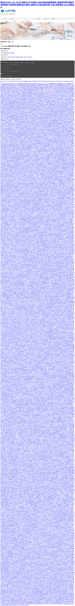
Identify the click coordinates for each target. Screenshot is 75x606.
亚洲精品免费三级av (61, 262)
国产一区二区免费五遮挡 (32, 120)
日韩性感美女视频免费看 (40, 183)
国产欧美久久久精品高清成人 (55, 346)
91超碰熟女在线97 (48, 328)
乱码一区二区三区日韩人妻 (38, 112)
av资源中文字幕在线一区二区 (64, 352)
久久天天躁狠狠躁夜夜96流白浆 (22, 219)
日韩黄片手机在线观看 (61, 127)
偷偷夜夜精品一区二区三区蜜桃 (16, 314)
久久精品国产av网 (70, 242)
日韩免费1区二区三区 (38, 231)
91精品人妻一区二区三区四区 (30, 198)
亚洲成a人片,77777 (10, 247)
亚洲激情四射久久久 (26, 291)
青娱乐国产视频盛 (69, 311)
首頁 (5, 18)
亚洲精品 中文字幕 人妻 (22, 190)
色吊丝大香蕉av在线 (29, 129)
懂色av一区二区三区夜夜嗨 (46, 204)
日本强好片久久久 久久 (46, 165)
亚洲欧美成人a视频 (62, 234)
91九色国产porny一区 (52, 272)
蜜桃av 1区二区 (71, 323)
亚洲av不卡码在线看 (69, 329)
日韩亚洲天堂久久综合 (49, 198)
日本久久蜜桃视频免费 (44, 315)
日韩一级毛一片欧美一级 (49, 360)
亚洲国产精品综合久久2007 (32, 238)
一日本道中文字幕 (35, 248)
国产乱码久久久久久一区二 (30, 317)
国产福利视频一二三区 (61, 277)
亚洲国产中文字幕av (12, 251)
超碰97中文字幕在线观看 (57, 203)
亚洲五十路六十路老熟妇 (38, 333)
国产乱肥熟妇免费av (66, 92)
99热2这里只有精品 (29, 121)
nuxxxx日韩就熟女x (4, 83)
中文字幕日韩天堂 (46, 356)
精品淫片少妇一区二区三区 (37, 180)
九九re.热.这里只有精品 (10, 352)
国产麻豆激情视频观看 (15, 278)
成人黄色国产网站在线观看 (35, 208)
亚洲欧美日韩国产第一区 (33, 219)
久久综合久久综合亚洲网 (34, 168)
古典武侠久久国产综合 (67, 333)
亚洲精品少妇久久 (17, 204)
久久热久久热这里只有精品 (68, 228)
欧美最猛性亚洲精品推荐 (57, 209)
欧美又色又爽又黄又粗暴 (12, 99)
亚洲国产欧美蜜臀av (61, 150)
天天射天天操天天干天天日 (14, 85)
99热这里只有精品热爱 (27, 180)
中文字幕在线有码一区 (9, 240)
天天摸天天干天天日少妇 (51, 248)
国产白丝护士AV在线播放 (12, 110)
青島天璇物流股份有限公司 (9, 52)
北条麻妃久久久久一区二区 (67, 331)
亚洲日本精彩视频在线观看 (51, 288)
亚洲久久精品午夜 (69, 110)
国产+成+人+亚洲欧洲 (8, 140)
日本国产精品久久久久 (28, 239)
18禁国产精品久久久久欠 (31, 96)
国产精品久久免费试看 (36, 355)
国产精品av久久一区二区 (47, 136)
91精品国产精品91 (33, 336)
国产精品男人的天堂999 (16, 266)
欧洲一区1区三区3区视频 (35, 361)
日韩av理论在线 (42, 182)
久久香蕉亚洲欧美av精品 (28, 324)
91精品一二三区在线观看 (11, 211)
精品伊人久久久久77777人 (22, 110)
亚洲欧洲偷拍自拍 (17, 168)
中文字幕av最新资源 (32, 323)
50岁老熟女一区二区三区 (5, 248)
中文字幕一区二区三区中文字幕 (37, 135)
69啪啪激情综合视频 (61, 288)
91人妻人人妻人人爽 (6, 300)
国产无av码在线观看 (37, 151)
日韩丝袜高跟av (44, 166)
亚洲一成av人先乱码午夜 (43, 262)
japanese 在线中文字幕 (32, 344)
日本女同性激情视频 (51, 105)
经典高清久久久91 (57, 298)
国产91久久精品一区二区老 (17, 343)
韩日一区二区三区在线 (34, 277)
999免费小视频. (57, 317)
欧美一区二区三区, (58, 360)
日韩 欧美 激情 (24, 152)
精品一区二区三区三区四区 (40, 337)
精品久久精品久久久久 (47, 137)
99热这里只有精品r (8, 122)
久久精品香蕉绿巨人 (32, 118)
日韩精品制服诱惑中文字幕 (5, 156)
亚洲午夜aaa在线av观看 (7, 185)
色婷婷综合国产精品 (62, 213)
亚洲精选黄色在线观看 (27, 314)
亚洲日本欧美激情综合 (53, 95)
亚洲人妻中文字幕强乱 (67, 204)
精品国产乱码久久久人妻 (65, 361)
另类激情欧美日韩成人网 (5, 217)
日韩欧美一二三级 (47, 135)
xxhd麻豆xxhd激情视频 (48, 104)
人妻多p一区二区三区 (20, 299)
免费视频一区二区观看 (64, 141)
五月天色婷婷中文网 (60, 107)
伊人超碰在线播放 (61, 152)
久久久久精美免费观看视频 (40, 287)
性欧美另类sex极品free (22, 210)
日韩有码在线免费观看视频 (24, 232)
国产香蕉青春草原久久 (44, 242)
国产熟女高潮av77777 (59, 227)
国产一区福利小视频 (17, 152)
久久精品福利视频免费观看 (14, 322)
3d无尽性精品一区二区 (32, 213)
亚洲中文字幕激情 (20, 277)
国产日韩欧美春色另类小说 (12, 262)
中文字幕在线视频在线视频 (39, 254)
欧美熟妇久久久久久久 (37, 279)
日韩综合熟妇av (51, 298)
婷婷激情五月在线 (62, 278)
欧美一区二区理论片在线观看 (22, 118)
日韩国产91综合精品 (58, 292)
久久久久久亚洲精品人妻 (19, 311)
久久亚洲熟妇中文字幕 (19, 352)
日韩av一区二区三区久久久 (10, 241)
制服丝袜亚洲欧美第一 (65, 135)
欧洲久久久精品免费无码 (14, 265)
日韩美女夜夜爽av (46, 113)
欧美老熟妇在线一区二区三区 (59, 178)
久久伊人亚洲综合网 (59, 182)
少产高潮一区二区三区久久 (29, 303)
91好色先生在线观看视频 (33, 156)
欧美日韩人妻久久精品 (52, 358)
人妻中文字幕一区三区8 (61, 358)
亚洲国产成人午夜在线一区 (44, 276)
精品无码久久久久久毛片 (64, 250)
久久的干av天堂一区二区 (34, 321)
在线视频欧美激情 (26, 309)
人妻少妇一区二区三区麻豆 (29, 119)
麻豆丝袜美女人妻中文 (13, 84)
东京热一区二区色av (34, 309)
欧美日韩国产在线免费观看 (34, 226)
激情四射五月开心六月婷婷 (68, 266)
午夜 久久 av (46, 346)
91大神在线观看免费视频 (53, 120)
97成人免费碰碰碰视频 (23, 367)
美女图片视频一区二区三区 (68, 226)
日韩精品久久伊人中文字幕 (19, 97)
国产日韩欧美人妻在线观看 (10, 256)
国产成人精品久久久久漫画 (10, 355)
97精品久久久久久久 (30, 346)
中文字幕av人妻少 (3, 133)
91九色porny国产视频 (10, 172)
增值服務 (45, 18)
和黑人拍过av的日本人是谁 (36, 253)
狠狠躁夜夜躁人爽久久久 (39, 140)
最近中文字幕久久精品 (60, 356)
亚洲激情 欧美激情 (22, 84)
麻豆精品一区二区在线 (68, 176)
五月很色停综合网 (26, 271)
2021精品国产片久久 (31, 91)
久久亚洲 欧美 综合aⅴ (29, 176)
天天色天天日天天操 (43, 144)
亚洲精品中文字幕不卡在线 (10, 183)
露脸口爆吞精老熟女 (53, 324)
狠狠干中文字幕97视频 (39, 360)
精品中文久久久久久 (14, 366)
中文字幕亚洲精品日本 (30, 99)
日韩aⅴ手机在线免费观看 (62, 324)
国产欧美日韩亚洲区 (11, 313)
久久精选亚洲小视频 (23, 264)
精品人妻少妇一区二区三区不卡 (20, 120)
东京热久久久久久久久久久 (46, 203)
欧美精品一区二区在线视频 (10, 347)
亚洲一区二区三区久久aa (13, 232)
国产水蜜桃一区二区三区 (25, 158)
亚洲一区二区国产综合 (55, 156)
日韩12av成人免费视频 (50, 310)
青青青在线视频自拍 (66, 148)
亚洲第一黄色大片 (12, 324)
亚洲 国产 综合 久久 (25, 111)
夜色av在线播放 (15, 344)
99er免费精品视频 (3, 201)
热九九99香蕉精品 (15, 242)
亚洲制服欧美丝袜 (7, 224)
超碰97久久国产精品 (39, 119)
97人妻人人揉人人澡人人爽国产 (21, 255)
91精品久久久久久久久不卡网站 (18, 129)
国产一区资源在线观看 (36, 106)
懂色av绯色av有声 (42, 345)
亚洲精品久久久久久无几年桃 (38, 92)
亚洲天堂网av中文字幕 (13, 104)
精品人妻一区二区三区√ (29, 88)
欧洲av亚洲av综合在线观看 (62, 238)
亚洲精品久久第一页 (49, 317)
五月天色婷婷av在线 (27, 106)
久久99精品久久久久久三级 (67, 360)
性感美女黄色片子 (41, 348)
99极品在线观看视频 (6, 296)
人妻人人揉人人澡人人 (65, 205)
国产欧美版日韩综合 (39, 205)
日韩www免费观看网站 (35, 242)
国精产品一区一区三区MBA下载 (10, 212)
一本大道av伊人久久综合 (52, 98)
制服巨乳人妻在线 (17, 363)
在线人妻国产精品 (17, 105)
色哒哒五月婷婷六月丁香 (24, 143)
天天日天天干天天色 (58, 368)
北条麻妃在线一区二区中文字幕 (59, 329)
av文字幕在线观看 (41, 281)
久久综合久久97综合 (33, 269)
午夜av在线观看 (48, 256)
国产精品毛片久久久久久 (44, 95)
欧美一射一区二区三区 (40, 317)
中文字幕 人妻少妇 (40, 280)
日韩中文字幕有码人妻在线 (10, 100)
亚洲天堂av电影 (39, 326)
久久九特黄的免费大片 (66, 292)
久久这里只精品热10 (6, 348)
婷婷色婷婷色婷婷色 (22, 294)
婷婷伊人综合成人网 (66, 188)
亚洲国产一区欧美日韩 (26, 246)
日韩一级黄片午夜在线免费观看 (25, 202)
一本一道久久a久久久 (51, 370)
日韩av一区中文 (52, 197)
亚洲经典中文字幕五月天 (19, 239)
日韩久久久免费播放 (60, 85)
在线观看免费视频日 (61, 338)
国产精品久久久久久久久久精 (14, 218)
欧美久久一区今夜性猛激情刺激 (17, 113)
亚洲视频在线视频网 (43, 114)
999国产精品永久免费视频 (64, 153)
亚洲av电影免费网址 (59, 315)
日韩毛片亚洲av (46, 142)
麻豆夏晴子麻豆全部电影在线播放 (46, 129)
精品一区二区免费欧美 (25, 329)
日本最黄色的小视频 (62, 246)
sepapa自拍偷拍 (50, 97)
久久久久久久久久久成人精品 (54, 340)
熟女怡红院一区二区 (18, 247)
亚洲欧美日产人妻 (40, 336)
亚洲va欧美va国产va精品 (33, 186)
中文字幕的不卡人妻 (70, 281)
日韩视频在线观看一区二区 (20, 332)
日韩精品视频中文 (67, 300)
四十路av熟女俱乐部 (63, 211)
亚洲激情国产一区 (64, 218)
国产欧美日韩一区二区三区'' (11, 286)
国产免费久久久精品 (68, 114)
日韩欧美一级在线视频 (47, 187)
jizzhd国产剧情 (48, 254)
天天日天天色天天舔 (10, 231)
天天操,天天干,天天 (49, 210)
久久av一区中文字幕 (70, 339)
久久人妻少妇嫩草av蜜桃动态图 (40, 241)
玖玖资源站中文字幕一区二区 (35, 111)
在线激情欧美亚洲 (54, 257)
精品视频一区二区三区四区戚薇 (58, 130)
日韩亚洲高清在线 (19, 251)
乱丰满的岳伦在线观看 (20, 206)
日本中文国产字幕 (14, 339)
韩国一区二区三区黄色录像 (21, 142)
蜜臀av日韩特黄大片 (7, 151)
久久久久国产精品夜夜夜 (6, 291)
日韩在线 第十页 (65, 106)
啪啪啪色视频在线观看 (30, 183)
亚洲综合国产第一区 (7, 148)
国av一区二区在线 (29, 294)
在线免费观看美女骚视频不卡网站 (53, 141)
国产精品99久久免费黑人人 (39, 89)
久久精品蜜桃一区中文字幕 (57, 228)
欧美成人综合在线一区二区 (38, 227)
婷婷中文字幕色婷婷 (16, 144)
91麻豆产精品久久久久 (54, 278)
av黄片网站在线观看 (42, 206)
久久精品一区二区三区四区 (13, 188)
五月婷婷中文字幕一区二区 (45, 196)
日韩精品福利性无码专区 (9, 189)
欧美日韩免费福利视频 (57, 140)
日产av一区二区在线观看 (40, 303)
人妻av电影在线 (22, 104)
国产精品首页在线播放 (17, 288)
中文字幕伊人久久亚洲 (63, 301)
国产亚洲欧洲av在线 (16, 221)
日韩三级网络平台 (33, 249)
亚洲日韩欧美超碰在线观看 (54, 354)
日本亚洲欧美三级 (30, 171)
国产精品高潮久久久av (16, 91)
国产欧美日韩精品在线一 (24, 359)
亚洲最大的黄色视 (42, 105)
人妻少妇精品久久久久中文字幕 (18, 114)
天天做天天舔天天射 (37, 285)
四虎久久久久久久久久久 (29, 173)
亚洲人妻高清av (49, 258)
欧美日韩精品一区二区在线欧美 (64, 296)
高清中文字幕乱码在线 (14, 358)
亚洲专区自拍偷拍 (39, 257)
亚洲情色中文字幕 (53, 219)
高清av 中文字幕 (13, 141)
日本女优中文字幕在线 (69, 262)
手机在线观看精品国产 (11, 360)
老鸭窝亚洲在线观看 (29, 231)
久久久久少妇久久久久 (60, 232)
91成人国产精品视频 (12, 157)
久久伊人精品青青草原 (25, 165)
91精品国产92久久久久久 (57, 258)
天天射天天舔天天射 (56, 218)
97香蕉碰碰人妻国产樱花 (24, 170)
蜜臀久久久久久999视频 (17, 140)
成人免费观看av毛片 (62, 113)
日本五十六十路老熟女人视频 (49, 180)
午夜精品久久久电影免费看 (44, 219)
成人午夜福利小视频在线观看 (18, 250)
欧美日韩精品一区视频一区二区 (8, 233)
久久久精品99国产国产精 (7, 196)
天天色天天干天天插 (19, 191)
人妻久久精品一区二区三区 (20, 310)
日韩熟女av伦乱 (30, 366)
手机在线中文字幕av (9, 130)
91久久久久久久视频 (48, 112)
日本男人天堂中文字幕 (40, 175)
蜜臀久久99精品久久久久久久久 (33, 315)
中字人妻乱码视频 (19, 324)
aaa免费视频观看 (6, 104)
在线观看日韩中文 (38, 126)
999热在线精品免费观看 (36, 203)
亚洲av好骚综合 (50, 161)
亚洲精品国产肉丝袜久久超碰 (24, 135)
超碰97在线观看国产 (28, 112)
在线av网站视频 (64, 286)
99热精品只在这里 (55, 307)
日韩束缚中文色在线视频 (57, 157)
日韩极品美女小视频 (39, 209)
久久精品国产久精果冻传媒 (46, 313)
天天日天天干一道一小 (42, 83)
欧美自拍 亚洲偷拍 (20, 182)
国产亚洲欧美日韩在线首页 (36, 201)
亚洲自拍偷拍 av (59, 186)
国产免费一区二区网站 (29, 187)
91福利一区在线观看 (4, 263)
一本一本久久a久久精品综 (28, 151)
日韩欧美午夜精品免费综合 (22, 330)
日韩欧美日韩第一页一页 (59, 134)
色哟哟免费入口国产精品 (33, 348)
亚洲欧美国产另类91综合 (49, 235)
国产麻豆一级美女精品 (19, 253)
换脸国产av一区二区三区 (11, 299)
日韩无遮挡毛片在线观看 (46, 125)
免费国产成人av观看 (53, 173)
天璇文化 (22, 21)
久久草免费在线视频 (50, 122)
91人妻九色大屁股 (36, 233)
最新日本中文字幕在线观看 (15, 348)
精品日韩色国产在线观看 (68, 221)
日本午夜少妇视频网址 (43, 358)
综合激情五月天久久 (19, 106)
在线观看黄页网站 (42, 232)
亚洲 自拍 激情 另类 (32, 261)
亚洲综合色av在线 (64, 89)
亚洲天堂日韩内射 (10, 96)
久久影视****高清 (11, 270)
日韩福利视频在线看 (59, 171)
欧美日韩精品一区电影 (66, 265)
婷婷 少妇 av (26, 182)
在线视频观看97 (62, 256)
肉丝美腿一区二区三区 (21, 178)
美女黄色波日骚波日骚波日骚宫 (51, 302)
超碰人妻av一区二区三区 (69, 85)
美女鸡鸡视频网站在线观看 (61, 91)
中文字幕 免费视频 (9, 234)
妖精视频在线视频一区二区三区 (56, 271)
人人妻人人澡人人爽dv (37, 145)
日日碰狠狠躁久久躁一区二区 (41, 103)
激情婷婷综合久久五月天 (69, 155)
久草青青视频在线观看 (60, 197)
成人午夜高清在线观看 (50, 182)
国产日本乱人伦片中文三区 (32, 263)
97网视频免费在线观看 (4, 165)
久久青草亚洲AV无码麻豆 (11, 205)
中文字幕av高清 (10, 309)
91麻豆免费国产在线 (19, 159)
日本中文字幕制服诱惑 (59, 206)
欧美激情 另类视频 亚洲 (48, 178)
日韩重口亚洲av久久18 (53, 195)
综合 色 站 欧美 (38, 125)
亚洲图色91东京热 (39, 286)
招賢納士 (53, 18)
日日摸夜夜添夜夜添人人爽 (24, 98)
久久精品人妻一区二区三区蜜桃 (33, 141)
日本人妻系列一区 (10, 253)
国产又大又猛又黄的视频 (46, 163)
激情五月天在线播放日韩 (64, 189)
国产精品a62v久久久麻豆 (59, 341)
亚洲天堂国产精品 (68, 306)
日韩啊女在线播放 (58, 310)
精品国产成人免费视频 (26, 105)
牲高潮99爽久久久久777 (19, 160)
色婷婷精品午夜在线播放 (55, 111)
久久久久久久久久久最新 (29, 368)
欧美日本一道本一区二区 (27, 233)
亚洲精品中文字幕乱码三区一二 (29, 175)
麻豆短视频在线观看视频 (30, 122)
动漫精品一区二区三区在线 (54, 321)
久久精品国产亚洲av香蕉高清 (56, 148)
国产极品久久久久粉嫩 (34, 174)
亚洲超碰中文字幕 (34, 265)
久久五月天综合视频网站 (51, 345)
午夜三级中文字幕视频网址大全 (9, 106)
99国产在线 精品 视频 (42, 331)
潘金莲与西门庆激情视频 (43, 339)
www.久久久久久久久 (31, 161)
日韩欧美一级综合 (55, 208)
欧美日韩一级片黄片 (27, 191)
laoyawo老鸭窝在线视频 (59, 198)
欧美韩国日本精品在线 (18, 269)
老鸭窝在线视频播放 (10, 160)
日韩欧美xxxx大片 (26, 174)
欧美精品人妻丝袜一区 (55, 126)
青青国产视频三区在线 (23, 268)
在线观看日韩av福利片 (40, 96)
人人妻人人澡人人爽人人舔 (8, 271)
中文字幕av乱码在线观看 (18, 333)
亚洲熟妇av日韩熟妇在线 (55, 363)
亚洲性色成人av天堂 (13, 272)
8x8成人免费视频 (47, 261)
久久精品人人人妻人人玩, (66, 93)
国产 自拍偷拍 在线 (31, 300)
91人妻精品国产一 (26, 136)
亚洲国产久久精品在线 (69, 272)
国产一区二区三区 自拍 (7, 127)
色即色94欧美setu (32, 296)
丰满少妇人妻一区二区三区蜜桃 (29, 287)
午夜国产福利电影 (21, 187)
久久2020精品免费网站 (60, 291)
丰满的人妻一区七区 (27, 113)
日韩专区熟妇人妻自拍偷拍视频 (61, 105)
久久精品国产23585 (20, 173)
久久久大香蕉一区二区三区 (28, 343)
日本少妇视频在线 (40, 261)
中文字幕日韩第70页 (61, 248)
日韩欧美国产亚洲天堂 (60, 236)
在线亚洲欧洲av (24, 91)
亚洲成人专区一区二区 (66, 186)
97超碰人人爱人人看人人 (6, 279)
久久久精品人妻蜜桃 (64, 249)
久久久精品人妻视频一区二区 (22, 225)
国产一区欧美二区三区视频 (51, 238)
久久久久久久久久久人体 (18, 175)
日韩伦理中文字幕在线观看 (12, 341)
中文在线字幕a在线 (33, 143)
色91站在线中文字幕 (48, 209)
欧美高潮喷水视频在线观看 (14, 158)
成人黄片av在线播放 (50, 216)
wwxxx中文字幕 (43, 226)
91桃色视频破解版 (56, 166)
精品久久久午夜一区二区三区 (49, 236)
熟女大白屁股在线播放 (37, 195)
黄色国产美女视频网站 (43, 224)
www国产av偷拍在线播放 (54, 301)
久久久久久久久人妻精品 (37, 149)
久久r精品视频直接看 (41, 288)
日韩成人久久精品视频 (16, 93)
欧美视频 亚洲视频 (62, 195)
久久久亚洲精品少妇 (65, 343)
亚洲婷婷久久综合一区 (7, 226)
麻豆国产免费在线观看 (20, 241)
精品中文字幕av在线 (59, 333)
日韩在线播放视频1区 (21, 346)
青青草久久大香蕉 (65, 203)
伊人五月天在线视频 (13, 293)
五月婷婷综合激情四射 (6, 113)
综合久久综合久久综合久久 (32, 339)
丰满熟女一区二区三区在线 (10, 142)
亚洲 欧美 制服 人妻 (40, 299)
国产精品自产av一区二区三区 (23, 212)
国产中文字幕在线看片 (17, 309)
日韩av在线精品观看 (41, 133)
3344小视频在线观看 (40, 190)
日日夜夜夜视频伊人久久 (35, 160)
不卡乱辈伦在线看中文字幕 (53, 240)
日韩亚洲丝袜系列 (29, 137)
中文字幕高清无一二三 (40, 85)
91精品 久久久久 (50, 344)
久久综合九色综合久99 (21, 272)
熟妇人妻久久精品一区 (36, 148)
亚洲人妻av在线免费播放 (60, 311)
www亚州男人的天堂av (56, 313)
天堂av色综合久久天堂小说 (47, 231)
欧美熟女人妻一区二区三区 (35, 354)
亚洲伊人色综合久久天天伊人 (33, 276)
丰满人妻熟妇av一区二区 (42, 153)
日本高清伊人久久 (22, 223)
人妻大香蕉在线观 (44, 159)
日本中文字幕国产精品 (41, 268)
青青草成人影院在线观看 (30, 107)
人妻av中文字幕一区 (4, 316)
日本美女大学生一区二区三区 (21, 315)
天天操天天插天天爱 (51, 323)
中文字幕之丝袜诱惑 (36, 196)
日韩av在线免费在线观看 (26, 363)
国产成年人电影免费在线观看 (55, 172)
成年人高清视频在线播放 (69, 315)
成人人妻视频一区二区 (31, 190)
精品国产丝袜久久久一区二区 (15, 261)
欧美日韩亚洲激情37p (59, 369)
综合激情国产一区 (34, 144)
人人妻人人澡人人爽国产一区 (22, 347)
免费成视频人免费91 (38, 193)
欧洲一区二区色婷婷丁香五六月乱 (30, 351)
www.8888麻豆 (42, 341)
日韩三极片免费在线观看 (55, 314)
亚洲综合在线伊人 (39, 308)
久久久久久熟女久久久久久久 (46, 294)
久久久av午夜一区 (3, 268)
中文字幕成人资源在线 (64, 284)
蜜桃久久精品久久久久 (15, 336)
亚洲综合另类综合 (27, 203)
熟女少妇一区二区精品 (57, 231)
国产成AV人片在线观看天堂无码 (65, 208)
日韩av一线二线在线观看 (49, 368)
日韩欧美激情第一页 (70, 256)
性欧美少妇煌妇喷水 (6, 141)
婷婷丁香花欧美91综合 (7, 152)
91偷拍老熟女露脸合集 (25, 93)
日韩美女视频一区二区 (7, 114)
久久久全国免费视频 (67, 191)
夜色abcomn (16, 171)
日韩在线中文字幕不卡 (49, 292)
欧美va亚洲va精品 (27, 159)
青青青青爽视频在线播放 (20, 103)
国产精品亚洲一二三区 (4, 265)
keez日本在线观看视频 (69, 134)
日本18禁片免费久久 (57, 161)
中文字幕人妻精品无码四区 (30, 97)
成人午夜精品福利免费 (46, 247)
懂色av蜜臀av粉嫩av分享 (32, 188)
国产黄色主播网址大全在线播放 (12, 150)
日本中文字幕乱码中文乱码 (8, 239)
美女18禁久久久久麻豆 (61, 145)
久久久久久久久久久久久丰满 (17, 254)
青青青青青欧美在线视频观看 (18, 134)
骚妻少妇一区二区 (65, 239)
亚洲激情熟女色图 (38, 347)
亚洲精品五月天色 (35, 114)
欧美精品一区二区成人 (7, 155)
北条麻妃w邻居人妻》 (54, 170)
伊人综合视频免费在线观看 (57, 204)
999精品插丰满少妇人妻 (65, 166)
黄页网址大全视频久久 (52, 150)
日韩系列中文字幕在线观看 (59, 253)
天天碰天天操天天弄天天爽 (42, 108)
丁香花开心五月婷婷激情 (40, 243)
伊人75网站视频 (11, 311)
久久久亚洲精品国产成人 (51, 83)
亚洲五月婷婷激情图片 (59, 353)
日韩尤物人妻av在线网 (32, 108)
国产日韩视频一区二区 (67, 326)
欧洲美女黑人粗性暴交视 (61, 345)
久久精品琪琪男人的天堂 (62, 181)
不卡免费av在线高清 (10, 123)
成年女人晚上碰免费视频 (35, 158)
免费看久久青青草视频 (55, 362)
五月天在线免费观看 (7, 202)
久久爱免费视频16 (10, 95)
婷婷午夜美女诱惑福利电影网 (24, 249)
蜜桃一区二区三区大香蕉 (40, 181)
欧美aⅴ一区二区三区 (15, 128)
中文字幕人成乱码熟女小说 (11, 193)
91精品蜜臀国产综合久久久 (62, 83)
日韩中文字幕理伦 (62, 339)
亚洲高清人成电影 (30, 194)
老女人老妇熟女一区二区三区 (48, 193)
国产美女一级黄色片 (17, 130)
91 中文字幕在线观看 (16, 148)
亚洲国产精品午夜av (27, 240)
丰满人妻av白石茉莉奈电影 (26, 196)
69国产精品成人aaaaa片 (26, 248)
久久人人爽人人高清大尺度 (13, 223)
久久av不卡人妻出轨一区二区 (57, 308)
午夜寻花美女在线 (64, 119)
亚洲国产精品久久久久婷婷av (16, 248)
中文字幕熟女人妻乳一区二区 (50, 190)
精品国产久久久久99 (52, 224)
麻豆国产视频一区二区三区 (43, 110)
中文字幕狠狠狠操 (28, 145)
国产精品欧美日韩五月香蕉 (15, 328)
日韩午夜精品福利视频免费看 (46, 176)
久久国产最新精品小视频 (54, 189)
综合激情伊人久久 (26, 179)
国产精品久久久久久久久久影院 (41, 107)
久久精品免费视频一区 (31, 286)
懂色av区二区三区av (23, 171)
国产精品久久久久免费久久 (50, 255)
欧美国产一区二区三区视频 (24, 90)
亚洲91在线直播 (17, 123)
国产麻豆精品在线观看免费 (41, 118)
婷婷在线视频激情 (69, 98)
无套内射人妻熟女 (58, 255)
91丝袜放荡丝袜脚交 (13, 325)
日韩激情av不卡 (18, 92)
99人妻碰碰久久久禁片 (27, 127)
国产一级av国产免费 (20, 256)
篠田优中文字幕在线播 (65, 108)
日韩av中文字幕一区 (24, 234)
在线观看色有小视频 (38, 187)
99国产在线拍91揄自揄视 (21, 149)
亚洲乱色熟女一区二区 (9, 353)
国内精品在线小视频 (63, 263)
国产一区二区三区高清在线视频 (31, 206)
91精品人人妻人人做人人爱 (15, 195)
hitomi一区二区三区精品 (68, 144)
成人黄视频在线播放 (62, 202)
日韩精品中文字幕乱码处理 (54, 194)
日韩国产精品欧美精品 (58, 226)
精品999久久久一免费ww (49, 280)
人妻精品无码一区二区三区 (58, 97)
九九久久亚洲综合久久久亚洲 (54, 249)
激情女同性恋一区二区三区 (51, 127)
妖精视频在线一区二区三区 (69, 367)
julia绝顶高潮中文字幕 (29, 306)
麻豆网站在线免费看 (33, 172)
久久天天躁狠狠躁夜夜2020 (40, 310)
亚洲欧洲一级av (50, 144)
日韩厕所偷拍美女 (54, 174)
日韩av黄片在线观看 (51, 291)
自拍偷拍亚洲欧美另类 (50, 353)
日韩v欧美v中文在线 (15, 90)
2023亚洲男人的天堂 (53, 110)
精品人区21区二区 (48, 89)
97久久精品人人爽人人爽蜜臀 (66, 354)
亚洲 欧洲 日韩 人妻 (31, 157)
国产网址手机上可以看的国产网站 (58, 158)
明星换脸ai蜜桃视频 (52, 338)
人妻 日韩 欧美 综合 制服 (38, 167)
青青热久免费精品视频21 (63, 159)
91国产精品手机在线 (4, 257)
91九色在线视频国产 (47, 286)
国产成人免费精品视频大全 (63, 168)
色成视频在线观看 (3, 210)
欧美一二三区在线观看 (15, 228)
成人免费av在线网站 (54, 322)
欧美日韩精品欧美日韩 (11, 206)
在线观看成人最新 (9, 298)
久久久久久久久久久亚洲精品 (33, 123)
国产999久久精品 (10, 97)
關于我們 (11, 18)
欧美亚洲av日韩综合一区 (64, 285)
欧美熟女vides (53, 356)
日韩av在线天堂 (38, 194)
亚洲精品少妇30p (57, 129)
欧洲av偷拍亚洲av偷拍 (28, 167)
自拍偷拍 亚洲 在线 (47, 167)
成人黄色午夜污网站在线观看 (30, 311)
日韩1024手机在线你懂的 (36, 159)
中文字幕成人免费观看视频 (22, 301)
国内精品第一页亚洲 (52, 107)
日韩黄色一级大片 (59, 190)
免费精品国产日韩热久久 (34, 182)
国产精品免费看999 (58, 123)
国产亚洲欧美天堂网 (65, 355)
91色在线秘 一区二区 (33, 212)
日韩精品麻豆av (27, 160)
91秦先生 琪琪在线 (42, 248)
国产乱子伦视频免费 (66, 104)
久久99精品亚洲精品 (25, 296)
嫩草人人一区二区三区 (11, 307)
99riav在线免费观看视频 (33, 283)
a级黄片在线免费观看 (19, 351)
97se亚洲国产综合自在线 (5, 227)
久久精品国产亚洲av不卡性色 (9, 174)
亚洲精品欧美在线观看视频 (9, 107)
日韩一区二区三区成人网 (12, 198)
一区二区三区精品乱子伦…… (8, 121)
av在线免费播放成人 (47, 99)
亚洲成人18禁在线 (47, 266)
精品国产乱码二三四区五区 (61, 241)
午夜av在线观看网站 (12, 149)
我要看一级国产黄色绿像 (60, 287)
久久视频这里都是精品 (40, 198)
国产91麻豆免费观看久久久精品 (51, 306)
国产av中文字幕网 (5, 346)
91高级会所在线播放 (55, 149)
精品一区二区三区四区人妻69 (15, 89)
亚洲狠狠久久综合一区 (29, 193)
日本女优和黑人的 (36, 284)
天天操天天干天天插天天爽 (65, 314)
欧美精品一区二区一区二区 (46, 361)
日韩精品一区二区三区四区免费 (46, 233)
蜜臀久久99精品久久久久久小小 (45, 367)
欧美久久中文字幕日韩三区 (65, 325)
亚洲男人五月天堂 (36, 129)
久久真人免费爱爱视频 (10, 115)
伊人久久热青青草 (7, 91)
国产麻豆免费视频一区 (46, 221)
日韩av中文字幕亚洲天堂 (46, 355)
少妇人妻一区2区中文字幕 (57, 106)
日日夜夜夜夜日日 (60, 114)
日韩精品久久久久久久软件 (46, 106)
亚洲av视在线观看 (52, 251)
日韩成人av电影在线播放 (56, 254)
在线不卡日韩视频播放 (14, 186)
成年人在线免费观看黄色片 (66, 99)
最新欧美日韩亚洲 (66, 182)
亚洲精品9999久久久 (25, 168)
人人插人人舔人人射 (37, 270)
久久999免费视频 (67, 198)
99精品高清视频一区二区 (35, 128)
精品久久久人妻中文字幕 (11, 208)
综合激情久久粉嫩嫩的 (67, 310)
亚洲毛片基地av (24, 123)
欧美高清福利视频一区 (40, 164)
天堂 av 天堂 (50, 166)
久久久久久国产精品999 (23, 186)
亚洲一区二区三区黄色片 (26, 266)
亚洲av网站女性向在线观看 (13, 268)
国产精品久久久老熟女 (42, 186)
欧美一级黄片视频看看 (46, 366)
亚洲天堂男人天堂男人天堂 (62, 219)
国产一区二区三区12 (30, 332)
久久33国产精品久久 (46, 201)
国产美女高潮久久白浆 (4, 243)
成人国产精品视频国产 (56, 125)
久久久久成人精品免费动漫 (12, 318)
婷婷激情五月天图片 (38, 366)
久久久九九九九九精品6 (18, 271)
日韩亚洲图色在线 (68, 261)
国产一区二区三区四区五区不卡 (18, 122)
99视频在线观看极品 (62, 276)
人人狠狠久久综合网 (9, 269)
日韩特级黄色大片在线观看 (24, 128)
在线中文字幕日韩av (53, 242)
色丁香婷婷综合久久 (14, 227)
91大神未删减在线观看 (9, 166)
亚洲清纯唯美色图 (55, 112)
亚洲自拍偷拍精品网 (68, 348)
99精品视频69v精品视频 (6, 303)
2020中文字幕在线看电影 (56, 135)
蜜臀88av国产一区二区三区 (28, 254)
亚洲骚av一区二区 (62, 112)
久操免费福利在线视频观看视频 (28, 89)
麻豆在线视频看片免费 (4, 358)
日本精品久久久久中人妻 (33, 301)
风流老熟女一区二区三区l (32, 138)
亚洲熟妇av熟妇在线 (62, 247)
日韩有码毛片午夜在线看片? (41, 311)
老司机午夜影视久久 (64, 362)
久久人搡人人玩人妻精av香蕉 (43, 172)
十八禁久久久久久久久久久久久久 (54, 93)
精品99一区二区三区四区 (43, 298)
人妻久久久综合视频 (11, 310)
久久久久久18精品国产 (45, 115)
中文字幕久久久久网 (22, 209)
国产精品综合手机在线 (23, 338)
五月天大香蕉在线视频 (32, 268)
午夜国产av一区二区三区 (69, 243)
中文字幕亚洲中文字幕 (16, 224)
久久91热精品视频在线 (29, 241)
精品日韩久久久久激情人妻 (39, 155)
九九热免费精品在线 (46, 352)
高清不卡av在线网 (13, 153)
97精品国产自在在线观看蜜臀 (26, 148)
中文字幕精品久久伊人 (48, 92)
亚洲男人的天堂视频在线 (47, 130)
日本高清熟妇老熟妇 (6, 228)
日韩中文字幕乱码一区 (36, 273)
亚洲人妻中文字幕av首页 (33, 330)
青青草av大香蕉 (41, 188)
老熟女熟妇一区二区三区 (15, 217)
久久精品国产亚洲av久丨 (69, 353)
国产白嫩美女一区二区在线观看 (36, 165)
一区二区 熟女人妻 (34, 246)
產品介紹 (38, 18)
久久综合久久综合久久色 (43, 330)
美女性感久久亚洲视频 (30, 84)
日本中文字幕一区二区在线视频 (42, 211)
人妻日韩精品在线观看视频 (25, 265)
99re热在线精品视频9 (39, 236)
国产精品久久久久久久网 (12, 317)
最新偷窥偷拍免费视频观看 (19, 284)
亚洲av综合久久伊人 (57, 188)
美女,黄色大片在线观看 (37, 100)
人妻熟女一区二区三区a (29, 166)
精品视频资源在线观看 (51, 114)
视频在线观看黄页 (49, 331)
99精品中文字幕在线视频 (21, 126)
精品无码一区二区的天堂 (44, 189)
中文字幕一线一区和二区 (62, 138)
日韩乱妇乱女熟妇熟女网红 (64, 194)
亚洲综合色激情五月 (58, 303)
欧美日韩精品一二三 (8, 93)
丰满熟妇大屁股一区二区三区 (64, 142)
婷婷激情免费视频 (58, 84)
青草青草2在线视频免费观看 (21, 276)
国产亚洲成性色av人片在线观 (61, 201)
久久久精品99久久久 (61, 173)
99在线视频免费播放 (65, 167)
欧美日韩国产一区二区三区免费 (53, 103)
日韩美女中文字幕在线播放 (36, 271)
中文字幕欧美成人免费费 (15, 323)
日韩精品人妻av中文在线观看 (51, 138)
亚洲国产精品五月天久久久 (57, 165)
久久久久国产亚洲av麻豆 (58, 144)
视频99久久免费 (69, 276)
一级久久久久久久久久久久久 (46, 90)
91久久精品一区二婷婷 (47, 119)
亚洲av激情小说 (17, 234)
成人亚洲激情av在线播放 (66, 122)
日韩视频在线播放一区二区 (59, 299)
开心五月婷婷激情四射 (11, 167)
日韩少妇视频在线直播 (31, 257)
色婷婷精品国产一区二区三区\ (37, 266)
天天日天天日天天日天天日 (56, 143)
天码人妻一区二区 (53, 145)
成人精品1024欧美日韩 (62, 322)
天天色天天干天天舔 (30, 356)
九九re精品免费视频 (59, 180)
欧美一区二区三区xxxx (68, 330)
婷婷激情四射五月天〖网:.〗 (60, 235)
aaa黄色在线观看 (15, 308)
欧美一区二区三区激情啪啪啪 (20, 96)
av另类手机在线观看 (64, 103)
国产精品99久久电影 (24, 85)
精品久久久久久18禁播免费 (10, 173)
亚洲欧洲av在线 (51, 123)
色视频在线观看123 (64, 111)
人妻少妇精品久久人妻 (69, 291)
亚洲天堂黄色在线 (3, 283)
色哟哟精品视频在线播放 (25, 218)
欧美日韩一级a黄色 (32, 295)
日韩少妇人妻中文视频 (43, 123)
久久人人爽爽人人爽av (44, 316)
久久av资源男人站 (21, 302)
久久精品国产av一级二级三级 (13, 170)
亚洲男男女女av (29, 149)
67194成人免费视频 (64, 223)
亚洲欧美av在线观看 (33, 288)
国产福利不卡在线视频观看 (19, 121)
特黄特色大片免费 (28, 313)
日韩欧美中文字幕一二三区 (5, 254)
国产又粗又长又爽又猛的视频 (35, 221)
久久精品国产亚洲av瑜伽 (6, 343)
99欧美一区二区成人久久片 (5, 135)
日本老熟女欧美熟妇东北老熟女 (59, 88)
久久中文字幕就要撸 (54, 113)
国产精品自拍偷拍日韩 (20, 306)
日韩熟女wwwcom (27, 114)
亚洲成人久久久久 (61, 270)
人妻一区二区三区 (29, 142)
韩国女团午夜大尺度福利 (11, 225)
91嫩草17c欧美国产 (47, 295)
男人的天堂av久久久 (67, 308)
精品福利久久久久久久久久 (46, 208)
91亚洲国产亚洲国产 (35, 105)
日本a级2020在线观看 (61, 110)
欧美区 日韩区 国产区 (7, 235)
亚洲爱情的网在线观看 (30, 178)
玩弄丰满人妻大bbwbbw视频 (63, 133)
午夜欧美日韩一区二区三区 (15, 361)
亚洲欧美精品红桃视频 (49, 243)
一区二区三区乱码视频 (67, 280)
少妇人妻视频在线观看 (6, 128)
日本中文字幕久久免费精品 (31, 235)
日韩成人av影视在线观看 (41, 216)
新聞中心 (7, 21)
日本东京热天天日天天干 (35, 90)
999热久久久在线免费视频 (27, 92)
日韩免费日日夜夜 (31, 255)
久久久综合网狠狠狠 (70, 337)
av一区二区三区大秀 (15, 98)
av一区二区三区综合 (13, 345)
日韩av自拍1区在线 (16, 329)
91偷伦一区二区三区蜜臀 (28, 333)
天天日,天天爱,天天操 (57, 328)
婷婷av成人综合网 (7, 308)
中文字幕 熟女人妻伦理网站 (58, 176)
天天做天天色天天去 (63, 283)
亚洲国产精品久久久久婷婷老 (31, 153)
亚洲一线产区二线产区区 (65, 359)
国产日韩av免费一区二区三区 (18, 88)
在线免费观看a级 (57, 122)
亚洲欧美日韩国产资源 (68, 212)
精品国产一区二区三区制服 (17, 151)
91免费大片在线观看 (57, 210)
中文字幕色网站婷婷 (58, 193)
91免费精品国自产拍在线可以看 (33, 95)
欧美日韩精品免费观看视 (33, 262)
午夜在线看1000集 (45, 195)
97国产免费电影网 (30, 307)
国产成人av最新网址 (68, 175)
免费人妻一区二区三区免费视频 (49, 121)
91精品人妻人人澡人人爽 (59, 243)
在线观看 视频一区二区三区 (52, 153)
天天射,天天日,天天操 (32, 278)
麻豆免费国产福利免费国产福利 (31, 298)
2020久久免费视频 (47, 257)
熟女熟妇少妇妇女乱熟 (54, 263)
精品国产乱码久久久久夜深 (9, 92)
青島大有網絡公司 (8, 75)
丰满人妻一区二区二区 (65, 90)
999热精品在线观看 (68, 130)
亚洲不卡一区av (7, 143)
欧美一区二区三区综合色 (38, 121)
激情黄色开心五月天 (65, 172)
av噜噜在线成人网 (59, 326)
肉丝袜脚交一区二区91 (45, 148)
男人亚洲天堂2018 (27, 253)
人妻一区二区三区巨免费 (64, 170)
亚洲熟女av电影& (10, 180)
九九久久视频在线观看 (62, 96)
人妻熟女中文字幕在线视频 (50, 183)
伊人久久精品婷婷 (55, 250)
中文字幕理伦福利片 (24, 243)
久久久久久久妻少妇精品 (7, 179)
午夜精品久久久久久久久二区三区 (38, 127)
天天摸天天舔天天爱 (40, 302)
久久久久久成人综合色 (56, 90)
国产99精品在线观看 (34, 93)
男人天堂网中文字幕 (42, 265)
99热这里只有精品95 (46, 362)
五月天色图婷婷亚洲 (26, 185)
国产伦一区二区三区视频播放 (61, 121)
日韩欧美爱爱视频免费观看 (59, 155)
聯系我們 (26, 21)
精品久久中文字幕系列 (46, 100)
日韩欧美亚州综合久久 (14, 264)
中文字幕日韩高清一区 (11, 220)
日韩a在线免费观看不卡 (47, 157)
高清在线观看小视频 (62, 337)
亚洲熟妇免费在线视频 (66, 193)
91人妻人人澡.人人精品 (43, 168)
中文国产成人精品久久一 (36, 247)
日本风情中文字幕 (66, 123)
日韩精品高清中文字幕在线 (25, 144)
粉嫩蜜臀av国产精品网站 (19, 119)
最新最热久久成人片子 (56, 100)
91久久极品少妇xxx (56, 89)
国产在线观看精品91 (36, 313)
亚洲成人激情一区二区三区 (56, 196)
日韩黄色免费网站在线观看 (63, 332)
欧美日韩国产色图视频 (23, 308)
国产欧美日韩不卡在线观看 (48, 191)
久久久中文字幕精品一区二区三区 (57, 261)
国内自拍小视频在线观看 (11, 219)
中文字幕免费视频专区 (38, 142)
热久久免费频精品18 (49, 164)
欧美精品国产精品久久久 (46, 284)
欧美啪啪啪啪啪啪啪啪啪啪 (18, 368)
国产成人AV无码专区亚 (61, 242)
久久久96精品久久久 (10, 120)
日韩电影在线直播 (14, 135)
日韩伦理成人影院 (55, 285)
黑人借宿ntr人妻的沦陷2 (55, 160)
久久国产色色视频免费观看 (9, 103)
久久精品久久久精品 (51, 186)
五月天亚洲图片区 (40, 235)
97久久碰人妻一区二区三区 (7, 288)
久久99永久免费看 (14, 209)
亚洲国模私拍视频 (5, 295)
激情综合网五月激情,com (51, 277)
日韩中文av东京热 (15, 213)
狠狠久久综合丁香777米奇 (17, 185)
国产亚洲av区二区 (12, 273)
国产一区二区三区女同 (28, 100)
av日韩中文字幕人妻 (24, 217)
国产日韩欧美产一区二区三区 (64, 120)
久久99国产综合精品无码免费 (29, 125)
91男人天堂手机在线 (10, 138)
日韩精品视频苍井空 (41, 292)
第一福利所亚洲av (38, 99)
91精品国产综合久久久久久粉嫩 (20, 189)
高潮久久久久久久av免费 (19, 112)
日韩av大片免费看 (15, 235)
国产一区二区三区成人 (50, 232)
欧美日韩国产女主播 (8, 88)
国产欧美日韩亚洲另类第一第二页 (60, 347)
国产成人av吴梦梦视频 (18, 180)
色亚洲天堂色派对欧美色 (64, 115)
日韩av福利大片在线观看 (55, 128)
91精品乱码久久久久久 (31, 220)
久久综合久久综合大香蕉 (64, 240)
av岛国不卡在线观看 (6, 89)
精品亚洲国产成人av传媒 (29, 155)
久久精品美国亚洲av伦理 (23, 150)
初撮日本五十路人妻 (6, 90)
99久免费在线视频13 (48, 293)
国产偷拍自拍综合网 (24, 108)
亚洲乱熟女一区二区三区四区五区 (7, 284)
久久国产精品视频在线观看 (40, 84)
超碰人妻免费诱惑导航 (15, 156)
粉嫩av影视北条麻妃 (34, 258)
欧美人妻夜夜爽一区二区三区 (35, 325)
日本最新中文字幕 (18, 174)
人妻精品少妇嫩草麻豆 (6, 98)
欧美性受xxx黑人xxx (15, 143)
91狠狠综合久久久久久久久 (67, 196)
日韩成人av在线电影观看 (6, 108)
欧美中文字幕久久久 (21, 153)
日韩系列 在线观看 (9, 333)
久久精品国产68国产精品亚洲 (14, 257)
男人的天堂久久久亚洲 (16, 226)
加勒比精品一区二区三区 (21, 263)
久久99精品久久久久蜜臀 (21, 137)
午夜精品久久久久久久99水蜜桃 (46, 329)
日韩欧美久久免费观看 (57, 239)
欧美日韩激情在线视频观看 (40, 122)
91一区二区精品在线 (69, 224)
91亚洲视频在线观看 (27, 115)
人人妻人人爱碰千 (70, 246)
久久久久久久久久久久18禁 (50, 91)
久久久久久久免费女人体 (27, 279)
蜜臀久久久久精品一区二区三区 (17, 303)
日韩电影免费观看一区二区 (53, 339)
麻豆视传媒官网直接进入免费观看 (35, 217)
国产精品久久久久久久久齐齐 (26, 195)
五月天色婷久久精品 (61, 220)
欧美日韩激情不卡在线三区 (51, 225)
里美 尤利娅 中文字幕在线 (40, 171)
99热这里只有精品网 (7, 129)
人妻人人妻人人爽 (24, 348)
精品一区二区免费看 (67, 165)
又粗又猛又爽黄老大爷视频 (33, 367)
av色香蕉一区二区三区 (4, 340)
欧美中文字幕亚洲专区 (30, 310)
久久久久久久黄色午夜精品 (21, 211)
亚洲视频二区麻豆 (7, 221)
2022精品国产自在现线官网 (42, 249)
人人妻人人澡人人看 (60, 212)
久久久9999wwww (36, 176)
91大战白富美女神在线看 (66, 136)
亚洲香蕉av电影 (59, 268)
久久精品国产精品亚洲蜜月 (37, 191)
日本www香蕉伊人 (24, 323)
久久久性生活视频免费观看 (19, 231)
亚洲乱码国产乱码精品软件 (49, 134)
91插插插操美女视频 (17, 196)
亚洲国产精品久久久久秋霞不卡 (39, 328)
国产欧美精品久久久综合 (25, 361)
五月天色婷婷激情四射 (13, 356)
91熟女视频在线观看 (32, 197)
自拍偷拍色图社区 (11, 136)
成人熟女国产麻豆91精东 (45, 160)
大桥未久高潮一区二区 (40, 91)
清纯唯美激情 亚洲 (7, 326)
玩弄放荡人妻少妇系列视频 (41, 97)
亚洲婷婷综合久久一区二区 (64, 95)
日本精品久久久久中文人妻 (42, 213)
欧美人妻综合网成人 (32, 308)
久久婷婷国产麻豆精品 (65, 346)
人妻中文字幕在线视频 (39, 104)
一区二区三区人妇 (13, 178)
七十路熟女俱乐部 (33, 318)
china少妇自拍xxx (3, 292)
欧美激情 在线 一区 (63, 149)
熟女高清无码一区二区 (51, 264)
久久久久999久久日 (66, 268)
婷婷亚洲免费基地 (31, 236)
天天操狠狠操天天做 (47, 308)
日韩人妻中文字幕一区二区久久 (23, 321)
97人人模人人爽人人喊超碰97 (44, 156)
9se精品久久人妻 (45, 324)
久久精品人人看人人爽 (36, 202)
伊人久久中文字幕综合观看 (29, 360)
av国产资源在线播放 (60, 224)
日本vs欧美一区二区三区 (17, 179)
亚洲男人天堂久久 (38, 332)
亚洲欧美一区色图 (25, 288)
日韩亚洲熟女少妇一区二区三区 (30, 250)
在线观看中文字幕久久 (18, 125)
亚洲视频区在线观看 (44, 240)
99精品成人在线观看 (19, 115)
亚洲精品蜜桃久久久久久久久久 (15, 181)
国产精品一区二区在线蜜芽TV (66, 156)
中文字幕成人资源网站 (38, 239)
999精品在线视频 (57, 309)
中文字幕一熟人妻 (37, 173)
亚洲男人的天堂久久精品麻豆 (23, 318)
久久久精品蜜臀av (67, 206)
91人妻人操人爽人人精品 (14, 337)
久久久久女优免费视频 (58, 216)
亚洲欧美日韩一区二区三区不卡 (33, 272)
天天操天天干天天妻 (62, 174)
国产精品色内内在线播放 (21, 355)
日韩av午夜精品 (52, 315)
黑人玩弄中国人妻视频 (27, 247)
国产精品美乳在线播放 (30, 209)
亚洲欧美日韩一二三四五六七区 (51, 96)
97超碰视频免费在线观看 (21, 183)
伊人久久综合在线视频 (22, 161)
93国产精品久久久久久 (60, 264)
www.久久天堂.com (60, 251)
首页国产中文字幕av (23, 163)
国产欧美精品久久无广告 (56, 167)
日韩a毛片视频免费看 (9, 175)
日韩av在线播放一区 (21, 293)
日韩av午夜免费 (70, 96)
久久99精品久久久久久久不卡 (57, 221)
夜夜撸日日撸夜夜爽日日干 (19, 164)
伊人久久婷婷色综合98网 (21, 216)
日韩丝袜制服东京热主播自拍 (23, 83)
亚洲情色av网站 (24, 257)
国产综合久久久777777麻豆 (15, 111)
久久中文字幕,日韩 (23, 326)
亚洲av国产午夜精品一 (64, 137)
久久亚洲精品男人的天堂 (41, 323)
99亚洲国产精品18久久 (40, 220)
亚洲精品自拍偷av (36, 223)
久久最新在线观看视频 (58, 191)
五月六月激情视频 (15, 359)
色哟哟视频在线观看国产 (53, 234)
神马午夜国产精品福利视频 (27, 130)
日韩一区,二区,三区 (55, 137)
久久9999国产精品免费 (38, 343)
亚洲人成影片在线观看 (9, 125)
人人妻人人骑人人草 (25, 226)
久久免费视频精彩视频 (24, 370)
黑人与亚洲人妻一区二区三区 (32, 189)
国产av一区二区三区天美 (53, 159)
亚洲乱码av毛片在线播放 (29, 134)
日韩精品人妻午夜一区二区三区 (38, 256)
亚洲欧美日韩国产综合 (37, 251)
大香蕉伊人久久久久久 (23, 188)
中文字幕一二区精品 (39, 178)
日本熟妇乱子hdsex (8, 266)
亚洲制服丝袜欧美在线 (14, 362)
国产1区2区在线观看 (50, 206)
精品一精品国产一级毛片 (53, 213)
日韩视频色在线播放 (41, 250)
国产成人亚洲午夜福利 (37, 130)
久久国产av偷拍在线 (24, 197)
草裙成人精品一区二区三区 (50, 85)
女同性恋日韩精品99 (16, 108)
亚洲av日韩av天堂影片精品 (69, 216)
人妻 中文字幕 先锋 (39, 157)
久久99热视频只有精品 (45, 111)
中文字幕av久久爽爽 (56, 119)
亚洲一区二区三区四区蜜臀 (41, 264)
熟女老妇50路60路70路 (54, 351)
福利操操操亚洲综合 (50, 341)
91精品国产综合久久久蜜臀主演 (20, 95)
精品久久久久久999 (20, 100)
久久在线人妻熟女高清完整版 (22, 292)
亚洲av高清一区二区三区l (45, 223)
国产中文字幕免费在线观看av (53, 283)
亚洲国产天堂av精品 (24, 295)
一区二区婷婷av (15, 302)
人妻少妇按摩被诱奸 (46, 145)
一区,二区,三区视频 (41, 138)
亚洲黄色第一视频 (30, 210)
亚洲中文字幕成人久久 (21, 286)
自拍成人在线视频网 (57, 136)
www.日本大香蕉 (15, 202)
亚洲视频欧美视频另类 (43, 93)
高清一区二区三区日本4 (45, 128)
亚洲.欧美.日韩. (11, 201)
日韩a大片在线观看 (67, 180)
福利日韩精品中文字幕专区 (49, 227)
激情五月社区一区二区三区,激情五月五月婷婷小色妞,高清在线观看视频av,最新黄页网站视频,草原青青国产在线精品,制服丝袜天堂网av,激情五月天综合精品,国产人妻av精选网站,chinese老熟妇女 (37, 4)
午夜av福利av (27, 277)
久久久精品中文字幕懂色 (50, 171)
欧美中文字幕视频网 (10, 105)
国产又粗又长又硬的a (21, 285)
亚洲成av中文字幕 (64, 313)
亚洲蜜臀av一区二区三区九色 (46, 218)
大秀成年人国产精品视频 (30, 104)
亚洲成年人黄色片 (11, 332)
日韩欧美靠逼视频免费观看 (42, 150)
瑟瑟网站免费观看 (5, 84)
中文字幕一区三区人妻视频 (35, 170)
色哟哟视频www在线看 (21, 133)
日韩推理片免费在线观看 (25, 221)
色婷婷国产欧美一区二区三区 (62, 118)
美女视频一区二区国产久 (34, 329)
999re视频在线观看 (4, 223)
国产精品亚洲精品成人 (38, 137)
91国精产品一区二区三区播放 (67, 161)
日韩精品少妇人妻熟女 (36, 314)
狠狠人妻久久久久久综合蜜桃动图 (22, 208)
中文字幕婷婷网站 (12, 118)
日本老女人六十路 (24, 278)
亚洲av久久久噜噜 (67, 190)
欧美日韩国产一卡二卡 (59, 330)
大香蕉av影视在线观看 (55, 205)
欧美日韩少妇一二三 (63, 273)
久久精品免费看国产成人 (36, 204)
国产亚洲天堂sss (33, 353)
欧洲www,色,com (13, 126)
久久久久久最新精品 (62, 281)
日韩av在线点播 (14, 190)
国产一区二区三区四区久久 (25, 242)
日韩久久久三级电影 (20, 167)
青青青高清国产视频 (58, 265)
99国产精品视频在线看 (27, 251)
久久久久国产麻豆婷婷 (45, 179)
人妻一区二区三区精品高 (65, 100)
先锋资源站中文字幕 (64, 126)
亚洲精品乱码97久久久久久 (29, 205)
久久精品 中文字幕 (65, 279)
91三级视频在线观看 (49, 155)
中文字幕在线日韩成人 (22, 366)
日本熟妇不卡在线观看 (51, 241)
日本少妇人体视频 (52, 151)
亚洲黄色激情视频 (8, 134)
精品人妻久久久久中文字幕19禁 (51, 281)
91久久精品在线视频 (32, 292)
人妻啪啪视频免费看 (24, 156)
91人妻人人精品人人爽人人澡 (15, 258)
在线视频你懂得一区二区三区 (10, 280)
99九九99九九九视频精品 (58, 164)
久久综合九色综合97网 (34, 98)
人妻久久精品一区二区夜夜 (35, 179)
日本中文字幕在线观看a (27, 273)
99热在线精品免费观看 (21, 99)
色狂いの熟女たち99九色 (47, 239)
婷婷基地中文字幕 (44, 173)
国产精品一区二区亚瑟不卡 (67, 271)
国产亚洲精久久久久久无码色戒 (44, 351)
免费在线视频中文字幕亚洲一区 (32, 345)
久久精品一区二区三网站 (22, 238)
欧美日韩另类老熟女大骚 (21, 141)
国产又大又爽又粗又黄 (13, 161)
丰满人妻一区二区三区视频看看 (52, 133)
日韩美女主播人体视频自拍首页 (44, 263)
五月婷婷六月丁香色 (7, 359)
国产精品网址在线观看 (38, 88)
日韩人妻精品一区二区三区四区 (54, 108)
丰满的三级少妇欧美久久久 (23, 262)
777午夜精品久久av (50, 309)
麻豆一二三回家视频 (32, 234)
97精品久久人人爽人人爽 (48, 88)
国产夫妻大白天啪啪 (32, 85)
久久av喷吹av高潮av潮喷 (9, 119)
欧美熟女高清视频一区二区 (21, 157)
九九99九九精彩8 (64, 210)
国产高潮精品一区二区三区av (11, 194)
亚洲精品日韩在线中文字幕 (65, 351)
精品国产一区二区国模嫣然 (41, 344)
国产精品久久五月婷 (12, 137)
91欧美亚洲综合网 (22, 235)
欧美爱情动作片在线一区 (67, 368)
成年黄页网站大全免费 (18, 240)
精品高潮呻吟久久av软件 (26, 224)
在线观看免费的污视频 (33, 281)
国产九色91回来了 (10, 171)
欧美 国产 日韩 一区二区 (66, 185)
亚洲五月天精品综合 (36, 240)
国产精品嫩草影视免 (49, 140)
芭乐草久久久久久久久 (59, 175)
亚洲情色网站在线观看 (46, 126)
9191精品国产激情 (44, 151)
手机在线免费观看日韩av (54, 273)
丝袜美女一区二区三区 (41, 353)
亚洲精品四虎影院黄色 (45, 314)
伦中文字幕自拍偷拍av (60, 183)
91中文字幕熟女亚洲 (37, 324)
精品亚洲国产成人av (61, 98)
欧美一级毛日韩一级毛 (12, 83)
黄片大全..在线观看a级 (63, 163)
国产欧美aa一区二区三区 (52, 118)
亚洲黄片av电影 (38, 163)
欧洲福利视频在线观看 (13, 187)
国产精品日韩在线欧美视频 (39, 210)
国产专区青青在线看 (53, 262)
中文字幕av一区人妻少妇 (14, 243)
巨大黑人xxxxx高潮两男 (55, 99)
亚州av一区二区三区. (23, 337)
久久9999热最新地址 (38, 307)
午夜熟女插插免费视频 (21, 369)
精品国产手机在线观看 (12, 133)
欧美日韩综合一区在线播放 (15, 296)
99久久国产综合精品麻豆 (67, 233)
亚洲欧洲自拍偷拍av (6, 323)
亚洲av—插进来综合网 (50, 84)
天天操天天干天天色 (10, 112)
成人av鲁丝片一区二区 (9, 204)
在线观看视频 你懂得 (61, 272)
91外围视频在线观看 (6, 153)
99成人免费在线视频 (20, 193)
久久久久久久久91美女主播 (30, 164)
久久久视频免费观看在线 (33, 110)
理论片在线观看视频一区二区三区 (51, 336)
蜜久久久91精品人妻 (43, 291)
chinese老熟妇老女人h (9, 164)
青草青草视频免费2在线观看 (68, 164)
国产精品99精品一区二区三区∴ (51, 181)
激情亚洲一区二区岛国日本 (67, 231)
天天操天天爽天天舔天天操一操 (67, 125)
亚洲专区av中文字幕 (43, 98)
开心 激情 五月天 (50, 226)
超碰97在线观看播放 (58, 280)
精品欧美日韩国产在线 (14, 300)
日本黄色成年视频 (17, 172)
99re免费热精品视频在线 (20, 107)
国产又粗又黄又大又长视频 (41, 296)
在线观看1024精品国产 (8, 168)
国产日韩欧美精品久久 (57, 92)
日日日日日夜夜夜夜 (56, 361)
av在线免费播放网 (24, 261)
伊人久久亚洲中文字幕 (11, 306)
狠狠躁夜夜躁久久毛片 (65, 143)
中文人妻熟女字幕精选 (26, 204)
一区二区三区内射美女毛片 (42, 318)
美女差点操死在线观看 (24, 228)
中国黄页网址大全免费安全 (31, 133)
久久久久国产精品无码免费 (42, 120)
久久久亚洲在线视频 (33, 83)
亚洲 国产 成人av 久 (30, 126)
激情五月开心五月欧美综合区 (18, 155)
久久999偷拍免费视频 (67, 84)
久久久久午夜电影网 (14, 163)
